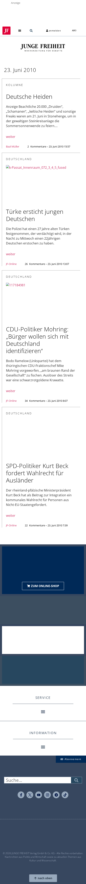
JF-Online (11, 264)
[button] (20, 30)
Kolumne (14, 85)
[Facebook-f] (21, 794)
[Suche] (76, 780)
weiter (10, 136)
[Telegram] (56, 794)
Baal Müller (12, 146)
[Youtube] (38, 794)
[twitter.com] (29, 794)
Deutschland (19, 159)
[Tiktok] (65, 794)
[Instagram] (47, 794)
